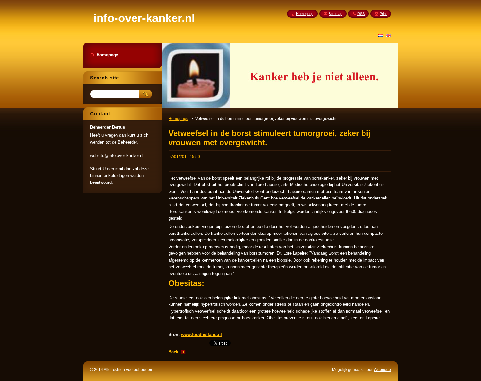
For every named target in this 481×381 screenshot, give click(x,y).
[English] (388, 35)
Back (173, 351)
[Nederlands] (380, 35)
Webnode (382, 370)
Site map (335, 14)
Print (383, 14)
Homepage (178, 119)
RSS (361, 14)
